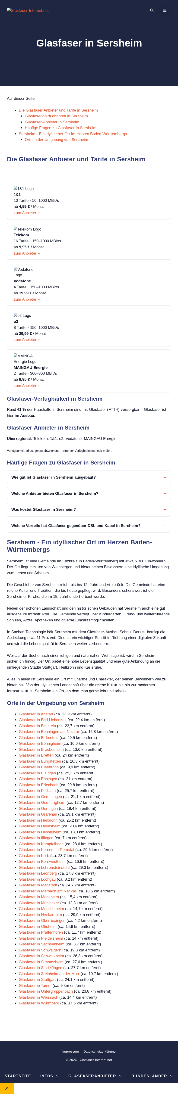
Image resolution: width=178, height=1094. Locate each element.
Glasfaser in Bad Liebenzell (42, 720)
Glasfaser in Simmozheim (41, 962)
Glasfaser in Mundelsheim (41, 909)
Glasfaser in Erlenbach (38, 785)
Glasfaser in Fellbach (37, 791)
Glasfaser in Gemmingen (40, 797)
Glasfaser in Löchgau (37, 879)
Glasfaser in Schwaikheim (41, 956)
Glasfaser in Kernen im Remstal (46, 850)
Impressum (70, 1051)
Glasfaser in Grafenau (38, 814)
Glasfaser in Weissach (38, 997)
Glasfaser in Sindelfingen (40, 968)
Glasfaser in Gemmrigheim (42, 802)
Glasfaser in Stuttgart (37, 979)
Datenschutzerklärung (99, 1051)
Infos (46, 1076)
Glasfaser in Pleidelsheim (41, 938)
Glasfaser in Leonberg (38, 873)
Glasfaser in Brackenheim (41, 749)
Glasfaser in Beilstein (37, 726)
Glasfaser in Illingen (36, 838)
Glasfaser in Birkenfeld (38, 738)
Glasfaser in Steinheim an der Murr (49, 974)
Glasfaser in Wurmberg (39, 1003)
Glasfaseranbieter (92, 1076)
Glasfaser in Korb (34, 856)
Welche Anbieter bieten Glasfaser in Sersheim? (54, 493)
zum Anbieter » (27, 213)
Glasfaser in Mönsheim (39, 897)
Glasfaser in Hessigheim (40, 832)
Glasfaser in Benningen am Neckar (49, 731)
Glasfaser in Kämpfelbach (41, 844)
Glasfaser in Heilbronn (38, 820)
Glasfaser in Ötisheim (38, 926)
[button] (152, 10)
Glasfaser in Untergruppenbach (46, 991)
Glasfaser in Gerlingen (38, 808)
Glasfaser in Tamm (35, 985)
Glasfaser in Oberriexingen (42, 920)
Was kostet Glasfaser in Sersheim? (43, 509)
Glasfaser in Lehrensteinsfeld (44, 867)
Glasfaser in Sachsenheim (41, 944)
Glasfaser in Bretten (36, 755)
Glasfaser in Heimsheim (39, 826)
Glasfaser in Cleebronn (39, 767)
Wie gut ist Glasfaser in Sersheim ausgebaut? (53, 477)
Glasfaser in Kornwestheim (42, 861)
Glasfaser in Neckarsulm (40, 915)
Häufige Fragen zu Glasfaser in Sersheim (60, 128)
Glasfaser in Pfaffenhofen (41, 932)
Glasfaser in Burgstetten (40, 761)
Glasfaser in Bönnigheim (40, 743)
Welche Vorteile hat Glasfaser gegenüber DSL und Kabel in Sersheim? (75, 526)
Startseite (18, 1076)
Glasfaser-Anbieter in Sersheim (52, 122)
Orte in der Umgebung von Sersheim (56, 139)
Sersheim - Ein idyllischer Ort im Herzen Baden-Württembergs (73, 134)
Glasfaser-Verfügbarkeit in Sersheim (56, 116)
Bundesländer (149, 1076)
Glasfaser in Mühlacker (39, 903)
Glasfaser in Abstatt (36, 714)
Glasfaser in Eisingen (37, 773)
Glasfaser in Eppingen (38, 779)
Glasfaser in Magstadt (38, 885)
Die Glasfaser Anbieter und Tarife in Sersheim (58, 110)
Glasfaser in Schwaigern (40, 950)
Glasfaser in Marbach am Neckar (47, 891)
